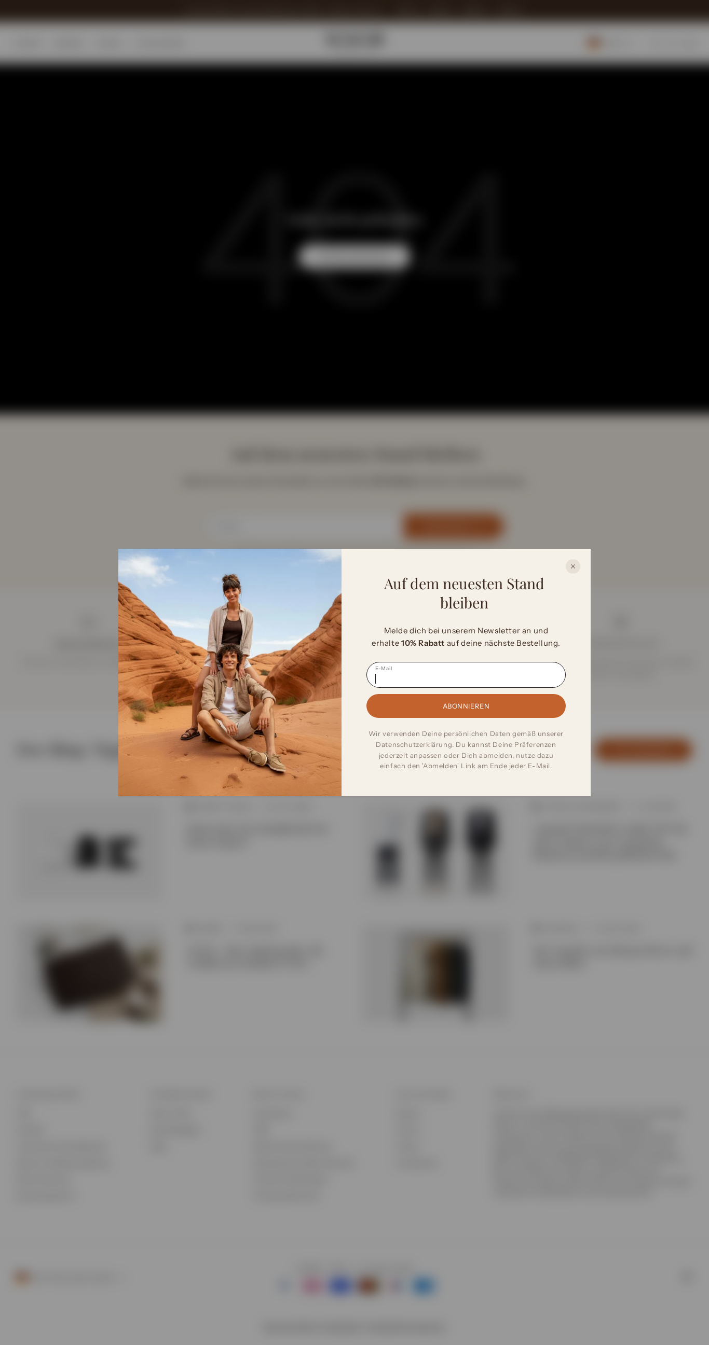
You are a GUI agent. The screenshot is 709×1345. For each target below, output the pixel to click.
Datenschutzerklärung (414, 744)
